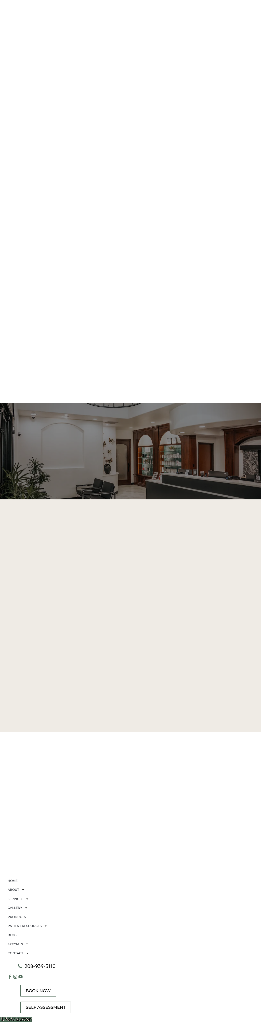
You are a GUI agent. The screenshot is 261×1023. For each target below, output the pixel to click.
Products (17, 917)
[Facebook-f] (10, 977)
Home (13, 881)
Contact (15, 953)
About (13, 890)
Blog (12, 935)
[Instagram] (15, 977)
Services (15, 899)
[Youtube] (20, 977)
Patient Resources (25, 926)
